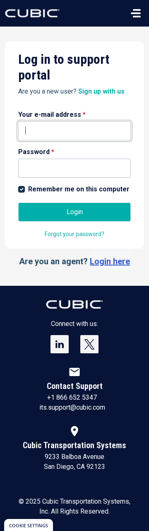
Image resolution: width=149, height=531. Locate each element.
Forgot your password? (74, 234)
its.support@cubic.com (72, 407)
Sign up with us (101, 91)
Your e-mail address (52, 114)
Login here (110, 261)
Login (75, 212)
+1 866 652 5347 (72, 397)
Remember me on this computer (79, 189)
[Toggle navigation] (135, 13)
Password (36, 152)
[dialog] (28, 525)
